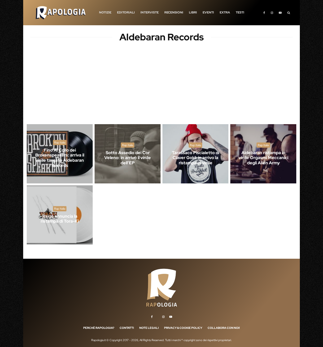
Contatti (127, 328)
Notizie (105, 12)
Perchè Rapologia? (98, 328)
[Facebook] (264, 12)
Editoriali (126, 12)
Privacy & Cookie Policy (183, 328)
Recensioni (173, 12)
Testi (240, 12)
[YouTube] (280, 12)
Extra (225, 12)
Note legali (149, 328)
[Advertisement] (161, 87)
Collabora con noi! (224, 328)
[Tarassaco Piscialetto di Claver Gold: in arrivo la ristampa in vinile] (195, 153)
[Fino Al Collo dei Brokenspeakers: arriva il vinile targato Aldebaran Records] (60, 153)
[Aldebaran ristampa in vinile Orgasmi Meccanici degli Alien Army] (263, 153)
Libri (193, 12)
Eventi (208, 12)
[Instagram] (272, 12)
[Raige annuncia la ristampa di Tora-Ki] (60, 215)
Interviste (149, 12)
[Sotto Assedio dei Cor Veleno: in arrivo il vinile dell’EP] (128, 153)
